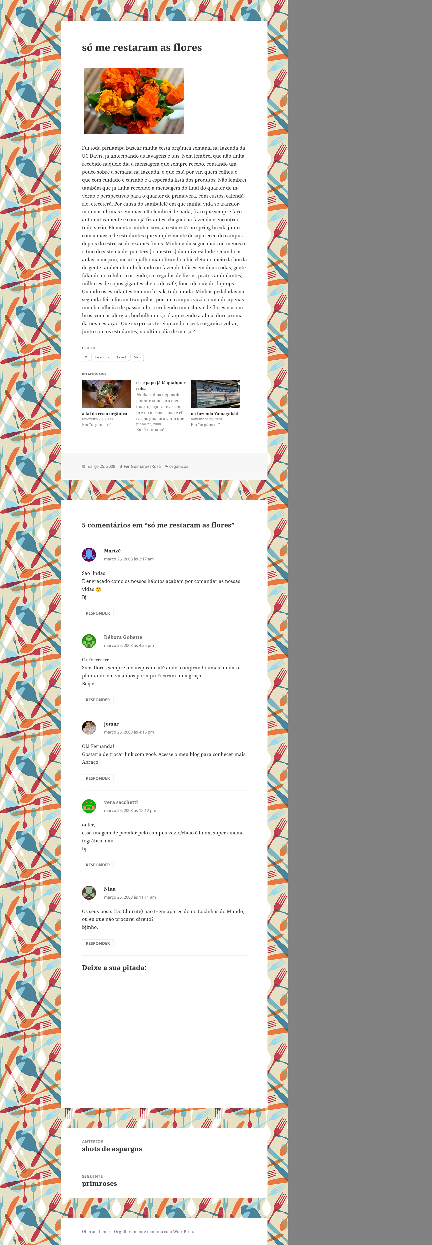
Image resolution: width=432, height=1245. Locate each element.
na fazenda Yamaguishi (214, 413)
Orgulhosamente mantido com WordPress (154, 1231)
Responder (98, 613)
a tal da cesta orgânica (104, 413)
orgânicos (178, 466)
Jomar (111, 724)
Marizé (112, 550)
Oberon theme (96, 1231)
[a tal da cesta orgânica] (107, 394)
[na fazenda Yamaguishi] (215, 394)
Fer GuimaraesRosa (142, 466)
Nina (110, 889)
